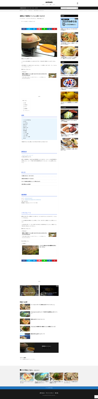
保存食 (77, 92)
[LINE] (44, 29)
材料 (24, 102)
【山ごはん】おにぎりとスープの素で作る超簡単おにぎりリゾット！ (44, 312)
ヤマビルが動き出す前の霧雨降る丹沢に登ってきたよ (48, 246)
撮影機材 (25, 108)
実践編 (40, 18)
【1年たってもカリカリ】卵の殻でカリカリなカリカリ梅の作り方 (69, 89)
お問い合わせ (42, 392)
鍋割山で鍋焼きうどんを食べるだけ (39, 10)
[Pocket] (39, 29)
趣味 (50, 4)
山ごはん (25, 10)
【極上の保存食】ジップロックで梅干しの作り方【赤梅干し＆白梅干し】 (69, 135)
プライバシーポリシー (50, 392)
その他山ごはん (30, 10)
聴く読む (56, 392)
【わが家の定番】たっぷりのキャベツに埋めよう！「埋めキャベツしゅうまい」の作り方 (69, 58)
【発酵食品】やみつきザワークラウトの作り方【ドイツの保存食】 (69, 121)
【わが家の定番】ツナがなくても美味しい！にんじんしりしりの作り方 (69, 44)
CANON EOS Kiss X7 (28, 198)
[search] (77, 8)
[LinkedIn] (49, 29)
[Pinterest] (54, 29)
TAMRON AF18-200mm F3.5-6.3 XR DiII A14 (33, 199)
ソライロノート (26, 110)
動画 (38, 18)
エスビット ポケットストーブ (27, 155)
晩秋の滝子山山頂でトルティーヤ (38, 333)
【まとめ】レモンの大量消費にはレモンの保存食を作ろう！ (69, 103)
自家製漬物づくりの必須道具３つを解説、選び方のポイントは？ (69, 149)
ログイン (29, 359)
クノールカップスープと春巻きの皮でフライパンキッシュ (43, 304)
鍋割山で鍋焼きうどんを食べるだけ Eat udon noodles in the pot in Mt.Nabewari (34, 74)
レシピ (47, 4)
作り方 (25, 106)
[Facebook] (24, 29)
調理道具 (25, 104)
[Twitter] (29, 29)
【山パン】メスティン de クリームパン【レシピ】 (26, 382)
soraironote (49, 2)
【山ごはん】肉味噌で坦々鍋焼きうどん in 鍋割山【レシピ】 (43, 326)
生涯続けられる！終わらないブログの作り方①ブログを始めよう (69, 29)
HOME (43, 4)
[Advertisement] (39, 88)
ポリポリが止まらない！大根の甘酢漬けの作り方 (69, 75)
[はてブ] (34, 29)
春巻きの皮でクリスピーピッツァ (38, 319)
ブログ (54, 4)
